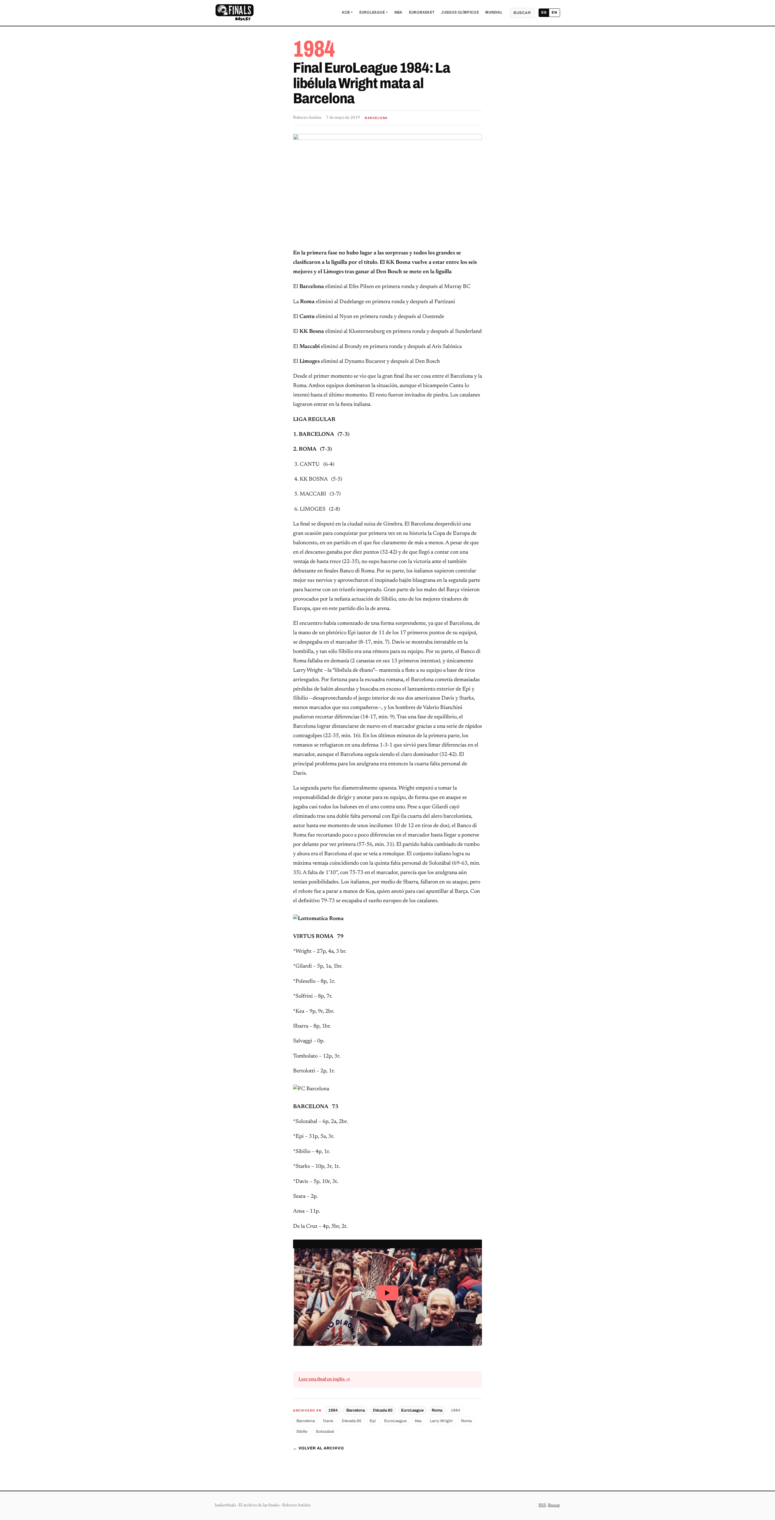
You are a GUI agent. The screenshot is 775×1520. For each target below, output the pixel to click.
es (544, 12)
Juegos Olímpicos (460, 12)
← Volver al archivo (318, 1448)
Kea (418, 1421)
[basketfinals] (234, 12)
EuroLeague (373, 12)
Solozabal (325, 1431)
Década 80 (383, 1410)
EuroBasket (422, 12)
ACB (347, 12)
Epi (373, 1421)
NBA (398, 12)
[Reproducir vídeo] (387, 1293)
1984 (333, 1410)
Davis (328, 1421)
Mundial (493, 12)
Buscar (522, 13)
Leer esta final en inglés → (324, 1379)
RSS (542, 1505)
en (554, 12)
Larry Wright (441, 1421)
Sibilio (302, 1431)
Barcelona (355, 1410)
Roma (437, 1410)
